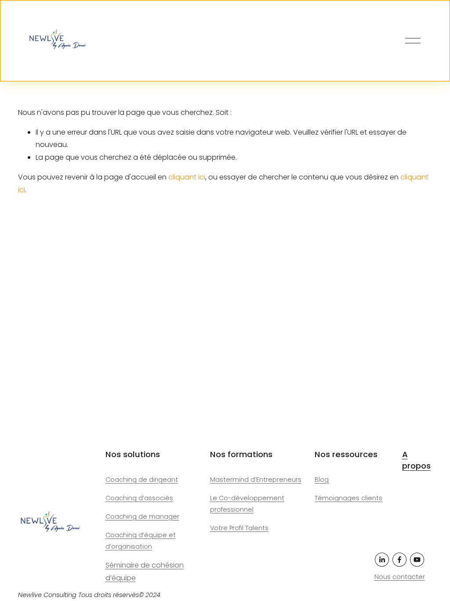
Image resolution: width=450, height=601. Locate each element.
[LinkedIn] (382, 560)
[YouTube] (417, 560)
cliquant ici (186, 177)
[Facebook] (399, 560)
